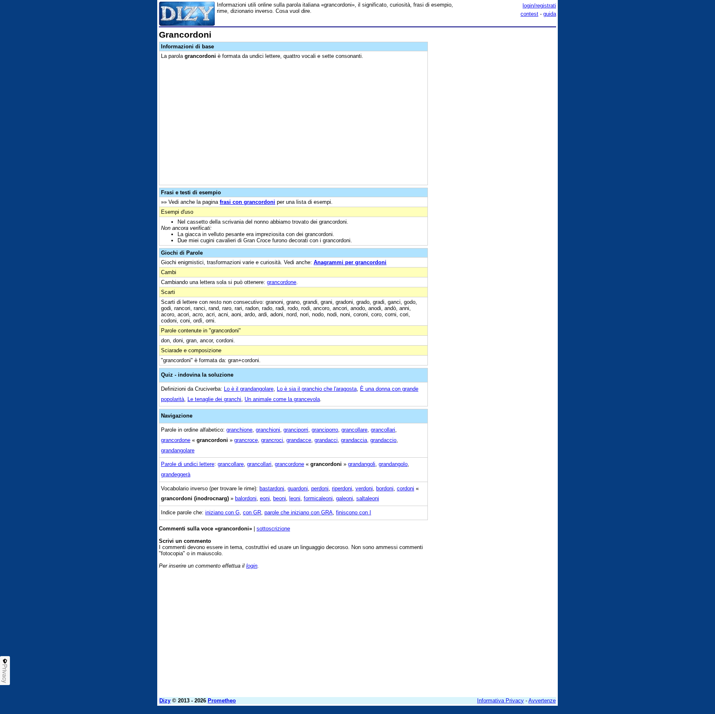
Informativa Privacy (500, 700)
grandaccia (354, 440)
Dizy (164, 700)
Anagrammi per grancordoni (350, 262)
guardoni (298, 488)
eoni (265, 498)
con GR (252, 512)
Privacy (5, 673)
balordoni (246, 498)
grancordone (281, 282)
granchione (239, 430)
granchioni (268, 430)
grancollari (383, 430)
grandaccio (383, 440)
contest (529, 14)
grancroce (246, 440)
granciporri (295, 430)
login (251, 566)
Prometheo (222, 700)
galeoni (344, 498)
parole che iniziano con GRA (298, 512)
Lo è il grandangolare (249, 389)
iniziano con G (222, 512)
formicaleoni (318, 498)
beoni (279, 498)
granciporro (325, 430)
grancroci (272, 440)
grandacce (298, 440)
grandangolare (177, 450)
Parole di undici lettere (187, 464)
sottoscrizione (273, 528)
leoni (294, 498)
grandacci (326, 440)
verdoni (364, 488)
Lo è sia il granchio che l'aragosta (317, 389)
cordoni (405, 488)
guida (549, 14)
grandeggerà (175, 474)
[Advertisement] (494, 154)
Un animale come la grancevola (282, 399)
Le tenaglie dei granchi (214, 399)
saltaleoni (367, 498)
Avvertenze (542, 700)
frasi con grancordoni (247, 202)
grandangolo (393, 464)
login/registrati (539, 5)
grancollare (354, 430)
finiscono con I (353, 512)
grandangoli (361, 464)
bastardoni (271, 488)
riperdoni (342, 488)
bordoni (384, 488)
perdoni (320, 488)
